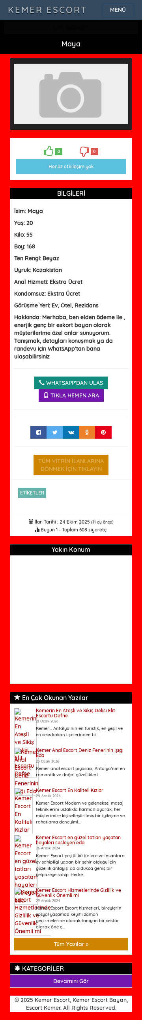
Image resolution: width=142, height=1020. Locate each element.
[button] (120, 69)
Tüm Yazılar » (71, 944)
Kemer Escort (48, 9)
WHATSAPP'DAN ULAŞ (74, 382)
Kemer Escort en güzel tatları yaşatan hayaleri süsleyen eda (78, 839)
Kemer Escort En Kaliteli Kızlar (69, 790)
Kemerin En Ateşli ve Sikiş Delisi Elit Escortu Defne (75, 713)
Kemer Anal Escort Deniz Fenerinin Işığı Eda (79, 752)
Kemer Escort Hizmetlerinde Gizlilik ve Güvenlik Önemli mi (78, 892)
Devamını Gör (71, 981)
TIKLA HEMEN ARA (74, 395)
